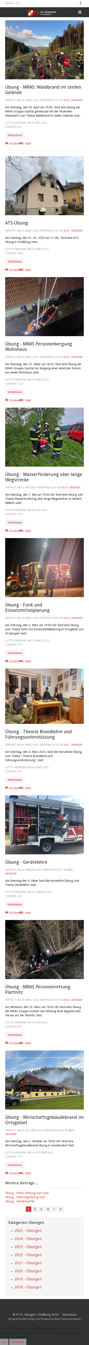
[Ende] (60, 1209)
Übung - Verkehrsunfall (19, 1201)
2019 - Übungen (28, 1279)
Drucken (14, 143)
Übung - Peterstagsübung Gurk (25, 1197)
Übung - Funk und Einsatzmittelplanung (27, 607)
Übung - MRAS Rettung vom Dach (27, 1193)
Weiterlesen (15, 135)
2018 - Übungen (28, 1287)
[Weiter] (54, 1209)
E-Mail (27, 143)
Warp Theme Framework (67, 1319)
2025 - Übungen (72, 100)
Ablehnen (18, 1342)
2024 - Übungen (70, 487)
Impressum (69, 1314)
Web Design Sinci (31, 1319)
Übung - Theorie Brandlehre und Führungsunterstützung (38, 734)
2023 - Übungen (28, 1247)
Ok (4, 1342)
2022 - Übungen (28, 1255)
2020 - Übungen (28, 1271)
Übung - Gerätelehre (26, 862)
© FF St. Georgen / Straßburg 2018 (35, 1314)
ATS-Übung (16, 223)
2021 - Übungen (28, 1263)
